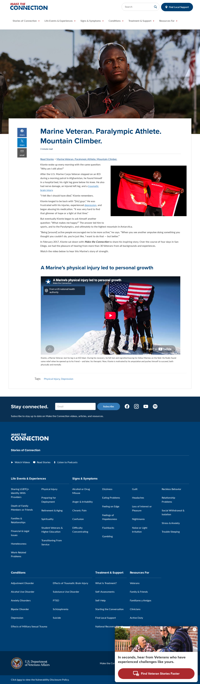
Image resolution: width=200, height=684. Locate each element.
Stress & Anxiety (171, 523)
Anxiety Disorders (21, 600)
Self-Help (100, 600)
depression (90, 205)
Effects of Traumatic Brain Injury (70, 583)
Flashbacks (108, 527)
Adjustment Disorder (22, 583)
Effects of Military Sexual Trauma (29, 626)
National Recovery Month (109, 626)
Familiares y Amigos (140, 600)
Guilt (135, 489)
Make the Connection (112, 663)
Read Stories (47, 159)
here (19, 679)
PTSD (56, 600)
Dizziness (107, 489)
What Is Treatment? (106, 583)
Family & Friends (139, 591)
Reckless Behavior (171, 489)
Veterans (135, 583)
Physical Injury (52, 379)
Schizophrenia (60, 609)
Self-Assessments (105, 591)
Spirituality (47, 519)
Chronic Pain (79, 510)
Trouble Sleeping (171, 531)
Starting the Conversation (109, 609)
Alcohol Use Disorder (22, 591)
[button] (26, 21)
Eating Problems (111, 497)
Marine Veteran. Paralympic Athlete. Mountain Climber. (87, 159)
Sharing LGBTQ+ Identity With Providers (20, 493)
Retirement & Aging (51, 510)
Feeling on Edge (110, 506)
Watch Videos (22, 462)
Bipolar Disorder (20, 609)
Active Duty (136, 617)
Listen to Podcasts (67, 462)
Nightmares (138, 519)
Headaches (138, 497)
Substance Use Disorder (66, 591)
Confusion (78, 519)
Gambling (107, 536)
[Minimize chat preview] (194, 629)
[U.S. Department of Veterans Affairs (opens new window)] (30, 663)
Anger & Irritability (82, 501)
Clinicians (135, 609)
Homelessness (18, 543)
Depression (67, 379)
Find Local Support (179, 7)
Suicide (57, 617)
